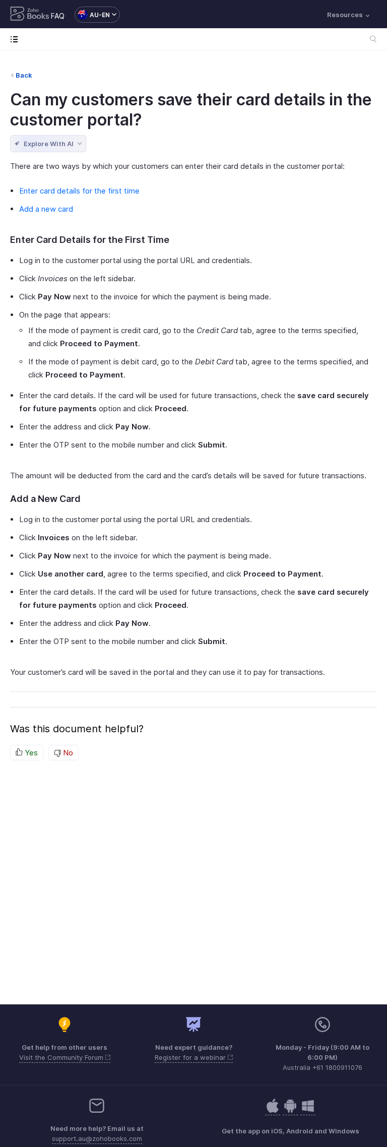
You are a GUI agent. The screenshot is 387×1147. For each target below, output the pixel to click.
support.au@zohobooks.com (97, 1138)
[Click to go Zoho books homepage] (29, 15)
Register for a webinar (191, 1057)
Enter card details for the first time (79, 191)
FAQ (57, 16)
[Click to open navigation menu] (16, 39)
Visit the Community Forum (62, 1057)
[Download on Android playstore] (272, 1111)
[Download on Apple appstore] (290, 1111)
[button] (92, 15)
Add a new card (46, 209)
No (67, 752)
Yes (30, 752)
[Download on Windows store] (307, 1111)
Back (24, 75)
